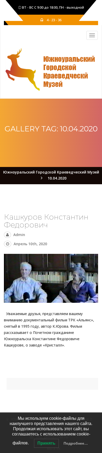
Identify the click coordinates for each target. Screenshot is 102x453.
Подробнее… (76, 443)
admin (19, 234)
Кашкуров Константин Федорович (46, 221)
